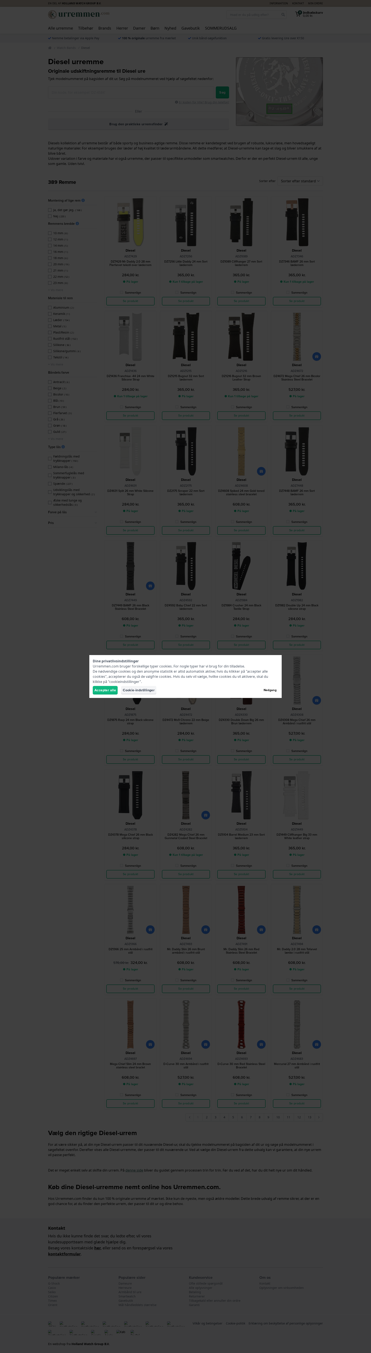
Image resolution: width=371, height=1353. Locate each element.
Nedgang (270, 690)
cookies (165, 666)
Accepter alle (105, 690)
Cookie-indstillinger (139, 690)
